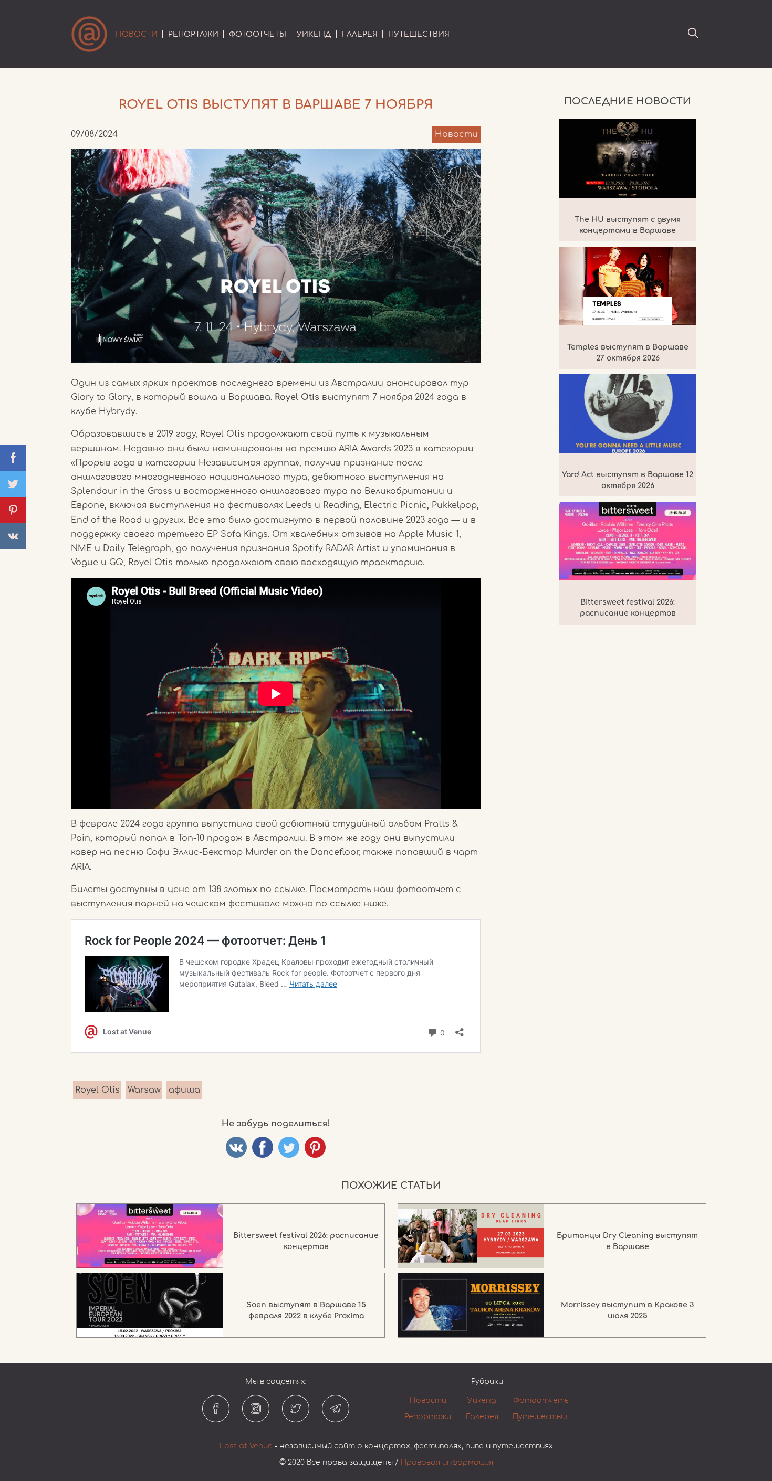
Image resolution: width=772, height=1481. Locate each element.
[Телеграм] (335, 1408)
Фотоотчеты (257, 34)
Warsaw (144, 1090)
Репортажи (193, 34)
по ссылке (282, 889)
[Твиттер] (295, 1408)
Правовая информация (447, 1462)
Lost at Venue (246, 1446)
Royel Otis (97, 1090)
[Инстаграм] (255, 1408)
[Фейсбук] (215, 1408)
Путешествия (419, 34)
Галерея (360, 34)
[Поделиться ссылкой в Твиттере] (288, 1147)
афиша (184, 1090)
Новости (137, 34)
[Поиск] (693, 34)
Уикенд (314, 34)
